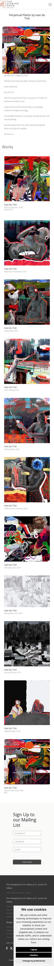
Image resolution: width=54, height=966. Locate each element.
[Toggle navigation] (50, 4)
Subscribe (27, 861)
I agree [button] (34, 949)
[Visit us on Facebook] (7, 948)
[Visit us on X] (11, 948)
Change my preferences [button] (33, 961)
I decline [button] (34, 955)
